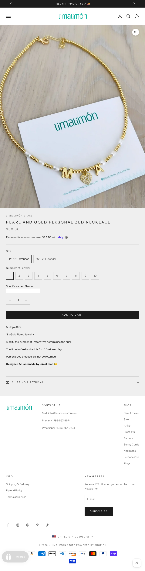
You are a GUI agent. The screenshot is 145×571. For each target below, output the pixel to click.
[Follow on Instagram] (18, 525)
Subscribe (98, 511)
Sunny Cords (131, 444)
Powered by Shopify (91, 545)
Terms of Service (16, 497)
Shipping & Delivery (17, 484)
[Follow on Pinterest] (37, 525)
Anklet (127, 425)
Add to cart (72, 314)
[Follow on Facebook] (8, 525)
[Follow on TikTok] (47, 525)
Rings (127, 463)
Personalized (131, 457)
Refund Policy (14, 490)
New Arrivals (131, 413)
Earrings (128, 438)
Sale (126, 419)
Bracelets (129, 432)
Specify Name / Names (19, 286)
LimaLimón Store (19, 215)
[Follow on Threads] (27, 525)
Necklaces (130, 450)
